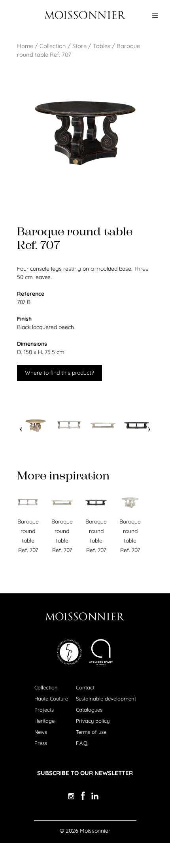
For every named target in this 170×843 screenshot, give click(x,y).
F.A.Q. (82, 743)
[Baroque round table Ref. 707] (28, 512)
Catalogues (89, 709)
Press (40, 743)
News (40, 732)
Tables (101, 46)
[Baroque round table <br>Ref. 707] (36, 426)
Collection (53, 46)
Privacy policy (93, 721)
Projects (44, 709)
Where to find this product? (59, 372)
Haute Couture (51, 698)
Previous (21, 426)
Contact (85, 687)
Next (149, 426)
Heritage (44, 721)
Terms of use (91, 732)
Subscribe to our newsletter (85, 773)
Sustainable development (106, 698)
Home (25, 46)
